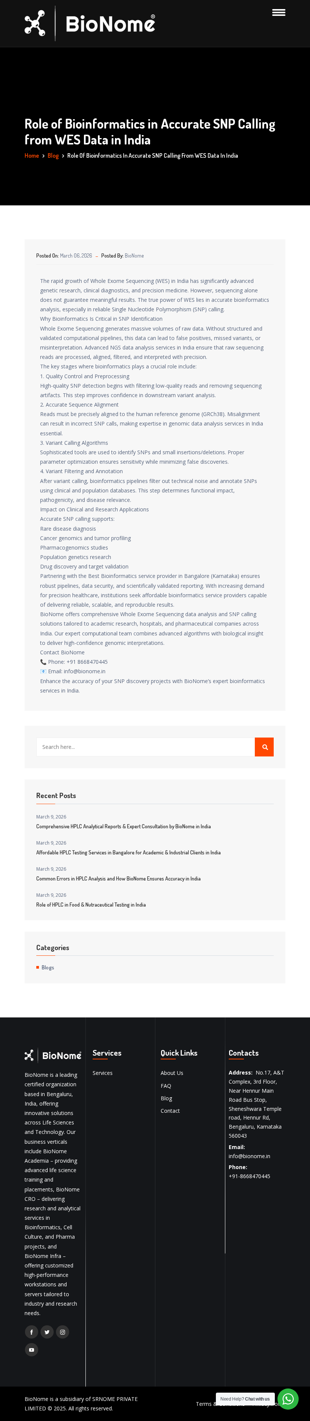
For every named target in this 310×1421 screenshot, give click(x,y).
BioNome (134, 255)
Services (103, 1072)
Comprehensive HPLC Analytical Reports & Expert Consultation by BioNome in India (123, 826)
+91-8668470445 (249, 1176)
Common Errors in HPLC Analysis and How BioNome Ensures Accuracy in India (118, 878)
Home (32, 155)
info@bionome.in (249, 1156)
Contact (170, 1110)
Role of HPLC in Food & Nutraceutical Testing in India (91, 904)
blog (53, 155)
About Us (172, 1072)
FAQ (166, 1085)
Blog (166, 1098)
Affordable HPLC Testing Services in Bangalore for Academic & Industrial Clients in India (128, 852)
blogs (48, 967)
